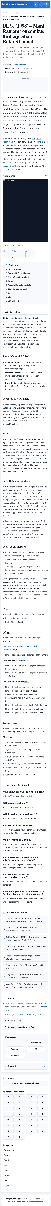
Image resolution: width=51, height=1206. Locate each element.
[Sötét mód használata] (46, 4)
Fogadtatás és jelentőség (19, 285)
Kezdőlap (6, 13)
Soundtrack (13, 301)
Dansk (6, 1160)
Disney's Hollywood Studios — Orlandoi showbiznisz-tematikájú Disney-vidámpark (25, 920)
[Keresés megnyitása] (41, 4)
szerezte (18, 155)
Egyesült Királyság (11, 166)
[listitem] (8, 254)
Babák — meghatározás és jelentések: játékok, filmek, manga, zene (23, 957)
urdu (27, 97)
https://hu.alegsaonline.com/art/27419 (24, 1014)
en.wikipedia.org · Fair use (14, 245)
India (40, 142)
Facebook (15, 1049)
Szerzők (12, 1202)
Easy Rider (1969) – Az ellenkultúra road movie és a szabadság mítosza (24, 985)
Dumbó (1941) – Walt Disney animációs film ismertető (25, 967)
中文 (6, 1165)
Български (9, 1150)
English (7, 1185)
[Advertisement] (25, 85)
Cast (10, 293)
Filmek (16, 13)
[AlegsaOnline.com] (17, 4)
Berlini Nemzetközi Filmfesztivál (22, 646)
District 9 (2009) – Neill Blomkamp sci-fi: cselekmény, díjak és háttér (24, 929)
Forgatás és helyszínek (18, 277)
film (42, 101)
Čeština (7, 1155)
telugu (23, 109)
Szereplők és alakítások (19, 273)
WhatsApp (36, 1043)
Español (7, 1175)
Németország (9, 649)
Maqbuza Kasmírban (12, 411)
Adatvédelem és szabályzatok (30, 1202)
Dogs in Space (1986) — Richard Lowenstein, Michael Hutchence (26, 948)
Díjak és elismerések (17, 289)
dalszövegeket (29, 731)
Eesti (6, 1180)
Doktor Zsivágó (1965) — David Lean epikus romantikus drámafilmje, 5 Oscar (26, 938)
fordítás (43, 97)
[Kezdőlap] (36, 4)
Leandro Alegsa (19, 64)
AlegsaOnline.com (11, 1003)
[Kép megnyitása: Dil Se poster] (25, 210)
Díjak (10, 297)
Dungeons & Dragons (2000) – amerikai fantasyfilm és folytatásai (23, 976)
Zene (10, 281)
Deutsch (7, 1170)
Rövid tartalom (14, 269)
